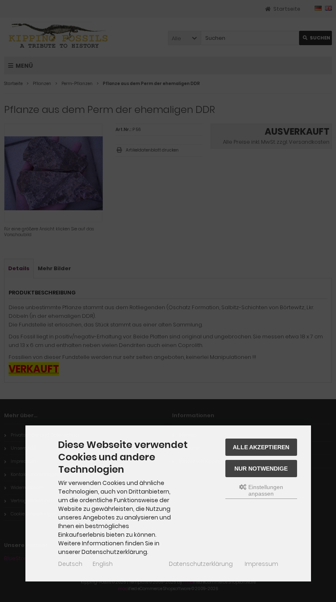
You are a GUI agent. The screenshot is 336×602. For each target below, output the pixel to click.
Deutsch (70, 564)
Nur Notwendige (261, 468)
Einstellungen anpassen (265, 490)
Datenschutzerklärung (201, 564)
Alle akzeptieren (261, 447)
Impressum (261, 564)
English (103, 564)
